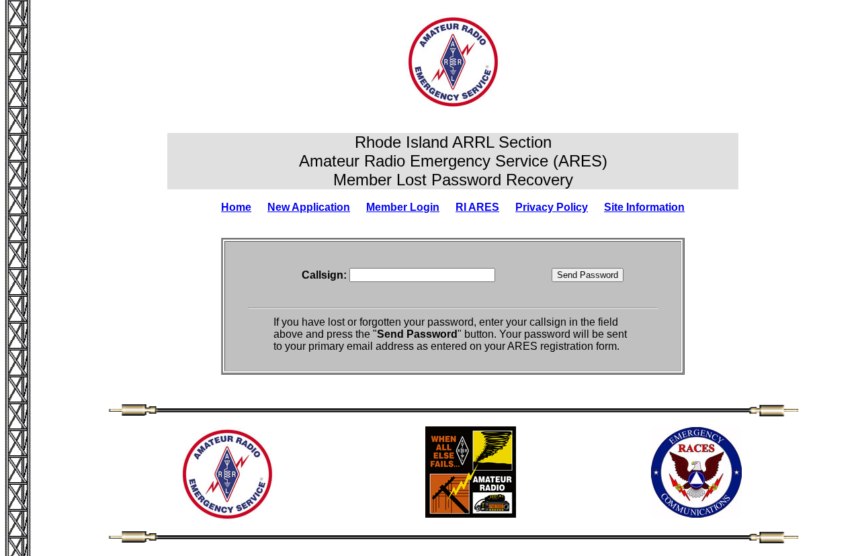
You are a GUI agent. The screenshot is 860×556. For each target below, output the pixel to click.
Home (236, 207)
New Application (308, 207)
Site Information (644, 207)
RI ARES (477, 207)
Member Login (402, 207)
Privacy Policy (551, 207)
